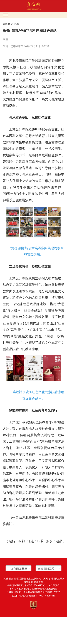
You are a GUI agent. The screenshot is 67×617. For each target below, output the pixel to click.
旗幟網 (6, 24)
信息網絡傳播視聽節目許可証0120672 (41, 591)
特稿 (16, 24)
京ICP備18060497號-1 (36, 585)
